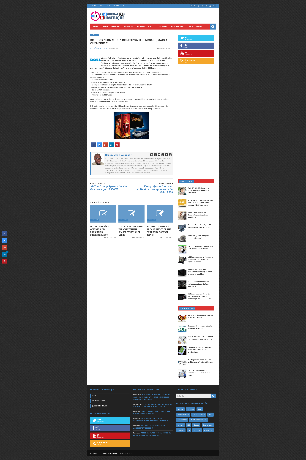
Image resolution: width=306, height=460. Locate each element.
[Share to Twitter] (99, 146)
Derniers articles (186, 181)
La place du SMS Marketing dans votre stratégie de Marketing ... (199, 349)
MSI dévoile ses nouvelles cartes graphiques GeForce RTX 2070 (199, 283)
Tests (105, 26)
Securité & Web (177, 26)
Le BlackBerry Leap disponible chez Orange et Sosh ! (151, 412)
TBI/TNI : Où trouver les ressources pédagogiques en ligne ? (199, 372)
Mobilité (151, 26)
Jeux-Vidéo (163, 26)
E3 (189, 430)
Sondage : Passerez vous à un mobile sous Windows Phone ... (200, 361)
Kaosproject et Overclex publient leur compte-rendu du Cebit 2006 (154, 189)
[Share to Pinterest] (117, 146)
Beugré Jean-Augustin (98, 48)
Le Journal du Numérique (111, 453)
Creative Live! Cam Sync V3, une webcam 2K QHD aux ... (199, 226)
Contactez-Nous (104, 6)
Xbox (200, 409)
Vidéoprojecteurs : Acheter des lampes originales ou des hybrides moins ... (200, 259)
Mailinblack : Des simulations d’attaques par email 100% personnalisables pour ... (200, 202)
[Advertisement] (196, 139)
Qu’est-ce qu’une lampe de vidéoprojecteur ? (198, 236)
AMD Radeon (182, 420)
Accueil (93, 6)
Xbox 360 (197, 430)
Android (180, 425)
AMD (210, 414)
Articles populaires (187, 308)
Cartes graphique (199, 414)
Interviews (115, 26)
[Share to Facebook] (93, 146)
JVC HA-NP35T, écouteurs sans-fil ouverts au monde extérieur (198, 190)
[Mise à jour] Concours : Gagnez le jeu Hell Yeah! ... (200, 316)
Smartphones (207, 425)
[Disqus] (131, 272)
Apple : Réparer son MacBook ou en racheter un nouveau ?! (152, 434)
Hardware (141, 26)
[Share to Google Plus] (105, 146)
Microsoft (190, 409)
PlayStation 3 (208, 430)
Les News (95, 26)
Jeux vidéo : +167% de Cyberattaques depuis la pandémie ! (198, 214)
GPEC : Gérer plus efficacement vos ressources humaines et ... (200, 338)
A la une (180, 409)
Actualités (95, 35)
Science (190, 26)
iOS (188, 425)
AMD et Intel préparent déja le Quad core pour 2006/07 (108, 188)
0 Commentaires (165, 48)
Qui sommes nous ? (118, 6)
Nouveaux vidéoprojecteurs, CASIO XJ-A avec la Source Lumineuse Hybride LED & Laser (151, 397)
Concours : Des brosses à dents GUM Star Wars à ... (200, 327)
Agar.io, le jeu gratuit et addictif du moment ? (149, 427)
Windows (181, 430)
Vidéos (199, 26)
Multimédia (128, 26)
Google (196, 425)
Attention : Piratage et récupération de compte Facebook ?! (150, 419)
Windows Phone (183, 414)
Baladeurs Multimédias (198, 420)
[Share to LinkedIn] (111, 146)
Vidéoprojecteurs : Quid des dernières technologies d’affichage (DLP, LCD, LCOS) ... (200, 296)
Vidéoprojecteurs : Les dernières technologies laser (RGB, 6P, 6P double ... (200, 271)
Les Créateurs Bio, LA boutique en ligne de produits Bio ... (200, 247)
